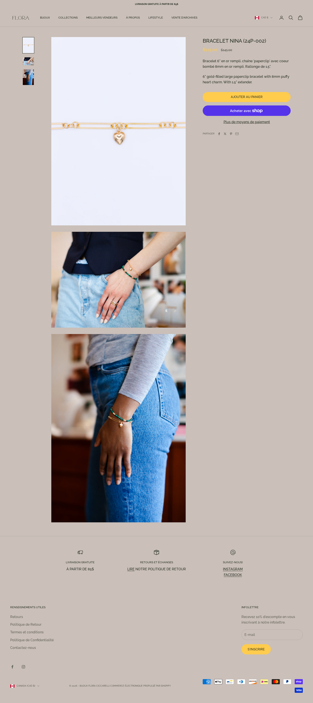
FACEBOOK (233, 575)
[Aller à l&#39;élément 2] (28, 61)
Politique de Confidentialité (32, 640)
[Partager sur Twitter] (225, 133)
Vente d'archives (184, 17)
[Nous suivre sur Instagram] (23, 667)
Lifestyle (155, 17)
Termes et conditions (27, 632)
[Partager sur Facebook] (219, 133)
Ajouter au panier (247, 97)
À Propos (133, 17)
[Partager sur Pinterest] (231, 133)
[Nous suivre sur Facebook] (12, 667)
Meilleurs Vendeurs (102, 17)
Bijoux (45, 17)
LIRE (131, 569)
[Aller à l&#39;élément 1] (28, 45)
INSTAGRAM (233, 569)
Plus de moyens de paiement (247, 122)
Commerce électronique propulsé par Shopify (140, 685)
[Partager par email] (237, 133)
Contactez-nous (23, 648)
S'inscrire (256, 649)
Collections (68, 17)
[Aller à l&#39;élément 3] (28, 77)
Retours (16, 617)
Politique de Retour (26, 624)
